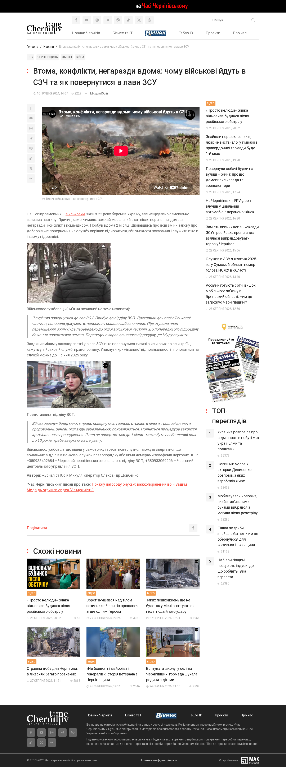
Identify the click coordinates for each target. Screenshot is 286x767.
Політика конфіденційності (158, 760)
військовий (75, 214)
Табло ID (186, 33)
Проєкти (213, 33)
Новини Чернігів (86, 33)
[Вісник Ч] (155, 33)
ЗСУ (30, 57)
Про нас (240, 33)
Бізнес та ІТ (123, 33)
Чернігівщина (47, 57)
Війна (80, 57)
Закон (67, 57)
